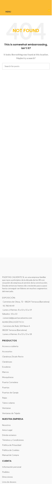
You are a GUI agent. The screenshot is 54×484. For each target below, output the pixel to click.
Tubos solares (8, 403)
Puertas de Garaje (10, 392)
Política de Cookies (10, 450)
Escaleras (6, 367)
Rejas (4, 397)
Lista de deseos (9, 482)
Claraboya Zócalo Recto (12, 356)
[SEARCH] (46, 66)
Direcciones (7, 477)
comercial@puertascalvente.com (17, 318)
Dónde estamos (9, 435)
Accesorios (7, 351)
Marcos (5, 372)
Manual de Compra (10, 455)
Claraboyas (7, 361)
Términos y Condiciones (13, 440)
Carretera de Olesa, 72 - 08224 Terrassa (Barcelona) (26, 301)
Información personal (11, 467)
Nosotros (6, 425)
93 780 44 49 (8, 305)
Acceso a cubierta (10, 346)
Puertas (5, 387)
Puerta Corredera (10, 382)
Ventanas (6, 408)
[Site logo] (26, 11)
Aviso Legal (7, 430)
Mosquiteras (8, 377)
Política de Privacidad (11, 445)
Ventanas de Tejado (11, 413)
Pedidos (6, 472)
